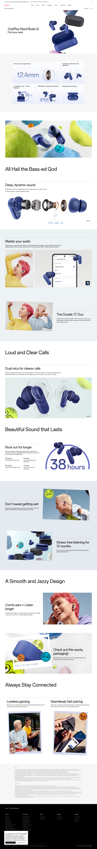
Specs (91, 8)
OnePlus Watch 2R (26, 817)
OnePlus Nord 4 (8, 823)
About (56, 5)
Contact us (59, 819)
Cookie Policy (17, 834)
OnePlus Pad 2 (42, 817)
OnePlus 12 (7, 817)
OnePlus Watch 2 (26, 819)
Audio (38, 5)
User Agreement (15, 845)
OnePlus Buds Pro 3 (26, 823)
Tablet (43, 5)
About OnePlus (77, 817)
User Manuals (59, 817)
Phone (32, 5)
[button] (26, 832)
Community (62, 5)
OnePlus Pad (42, 819)
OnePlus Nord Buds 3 (27, 821)
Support (70, 5)
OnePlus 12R (7, 819)
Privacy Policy (7, 845)
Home (6, 808)
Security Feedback (24, 845)
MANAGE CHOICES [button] (10, 842)
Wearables (49, 5)
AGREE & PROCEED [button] (21, 842)
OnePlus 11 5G (7, 821)
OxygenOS (76, 821)
